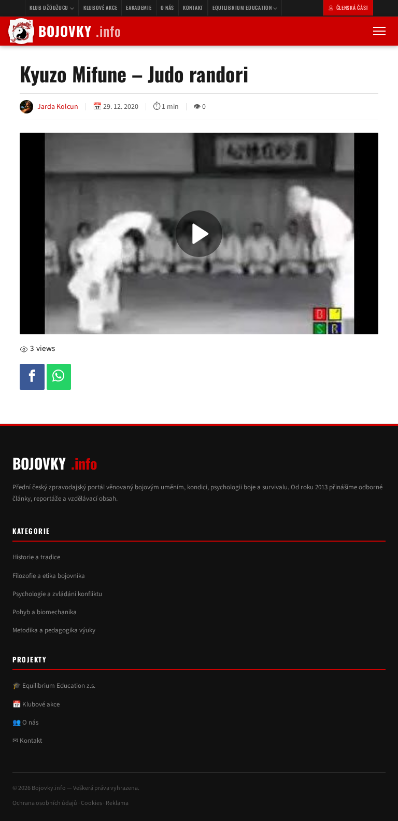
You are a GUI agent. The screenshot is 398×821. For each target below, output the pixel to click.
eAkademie (138, 7)
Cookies (91, 803)
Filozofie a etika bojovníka (48, 576)
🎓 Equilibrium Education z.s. (53, 685)
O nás (168, 7)
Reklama (117, 803)
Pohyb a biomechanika (44, 612)
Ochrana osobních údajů (44, 803)
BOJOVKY (79, 31)
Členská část (352, 7)
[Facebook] (32, 377)
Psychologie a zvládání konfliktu (57, 594)
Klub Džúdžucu (50, 7)
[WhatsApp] (59, 377)
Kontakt (193, 7)
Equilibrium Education (242, 7)
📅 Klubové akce (36, 704)
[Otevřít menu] (379, 31)
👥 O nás (25, 722)
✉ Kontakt (27, 740)
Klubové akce (100, 7)
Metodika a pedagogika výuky (53, 630)
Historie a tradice (36, 557)
